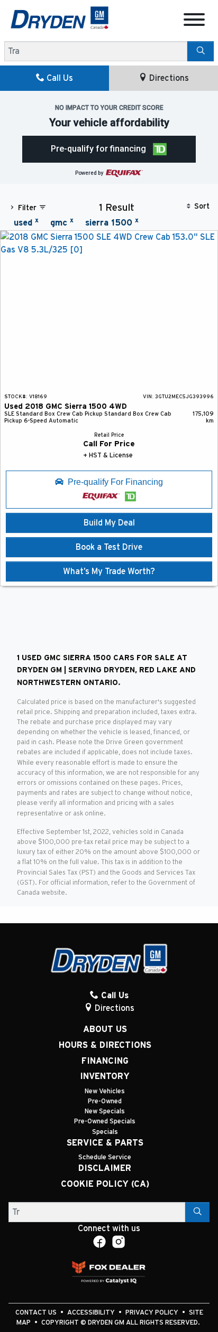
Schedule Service (104, 1157)
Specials (105, 1132)
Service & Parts (105, 1143)
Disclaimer (104, 1168)
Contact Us (36, 1312)
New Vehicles (105, 1091)
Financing (105, 1061)
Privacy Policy (152, 1312)
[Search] (200, 51)
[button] (109, 149)
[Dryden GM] (59, 17)
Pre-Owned (105, 1101)
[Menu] (194, 21)
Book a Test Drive (109, 547)
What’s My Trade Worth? (109, 571)
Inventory (105, 1076)
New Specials (105, 1111)
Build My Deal (109, 523)
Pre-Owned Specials (104, 1121)
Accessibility (91, 1312)
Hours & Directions (105, 1045)
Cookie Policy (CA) (105, 1184)
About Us (105, 1029)
